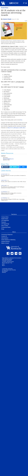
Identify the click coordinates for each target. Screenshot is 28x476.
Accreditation (5, 271)
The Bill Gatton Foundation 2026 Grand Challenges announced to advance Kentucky (12, 187)
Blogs (2, 229)
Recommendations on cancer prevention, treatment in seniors (13, 176)
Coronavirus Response (7, 234)
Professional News (5, 227)
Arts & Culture (4, 225)
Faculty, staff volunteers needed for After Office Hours (13, 181)
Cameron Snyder (7, 19)
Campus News (4, 217)
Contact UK (4, 236)
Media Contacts (5, 243)
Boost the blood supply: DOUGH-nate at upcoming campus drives (12, 200)
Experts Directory (5, 241)
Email (3, 264)
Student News (4, 7)
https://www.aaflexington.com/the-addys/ (16, 127)
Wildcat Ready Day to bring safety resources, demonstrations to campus (11, 193)
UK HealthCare (5, 220)
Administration (4, 238)
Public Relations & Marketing (8, 239)
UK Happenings (5, 224)
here (21, 119)
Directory (4, 272)
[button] (26, 3)
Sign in (3, 265)
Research (3, 222)
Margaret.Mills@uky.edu (8, 158)
